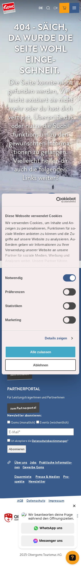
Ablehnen (40, 365)
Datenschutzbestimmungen (49, 441)
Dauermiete (23, 476)
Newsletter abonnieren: (24, 415)
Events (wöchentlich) (54, 422)
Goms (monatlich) (22, 422)
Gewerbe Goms (33, 467)
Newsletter (37, 481)
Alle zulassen (40, 352)
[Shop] (64, 8)
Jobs (33, 462)
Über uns (20, 462)
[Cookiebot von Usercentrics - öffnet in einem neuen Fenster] (57, 200)
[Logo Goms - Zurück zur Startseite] (9, 8)
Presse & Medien (48, 476)
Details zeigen (56, 338)
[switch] (69, 292)
